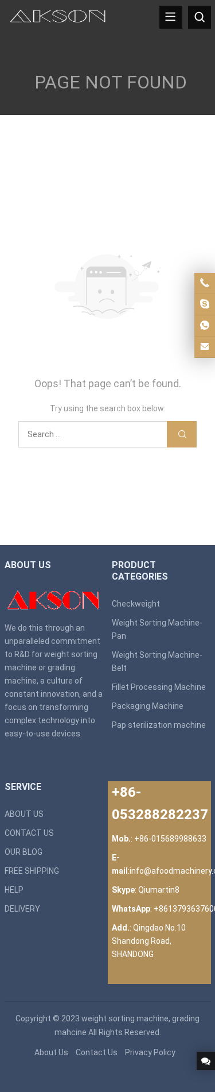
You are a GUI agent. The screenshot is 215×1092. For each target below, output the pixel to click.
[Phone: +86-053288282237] (204, 283)
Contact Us (97, 1052)
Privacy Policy (150, 1052)
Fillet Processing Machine (159, 687)
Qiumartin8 (158, 889)
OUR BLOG (23, 851)
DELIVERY (22, 908)
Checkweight (136, 603)
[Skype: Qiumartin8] (204, 304)
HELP (14, 889)
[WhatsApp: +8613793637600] (204, 325)
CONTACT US (29, 833)
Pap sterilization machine (159, 725)
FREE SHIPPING (32, 870)
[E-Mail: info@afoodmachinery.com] (204, 347)
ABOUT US (24, 814)
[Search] (199, 17)
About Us (51, 1052)
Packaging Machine (147, 706)
